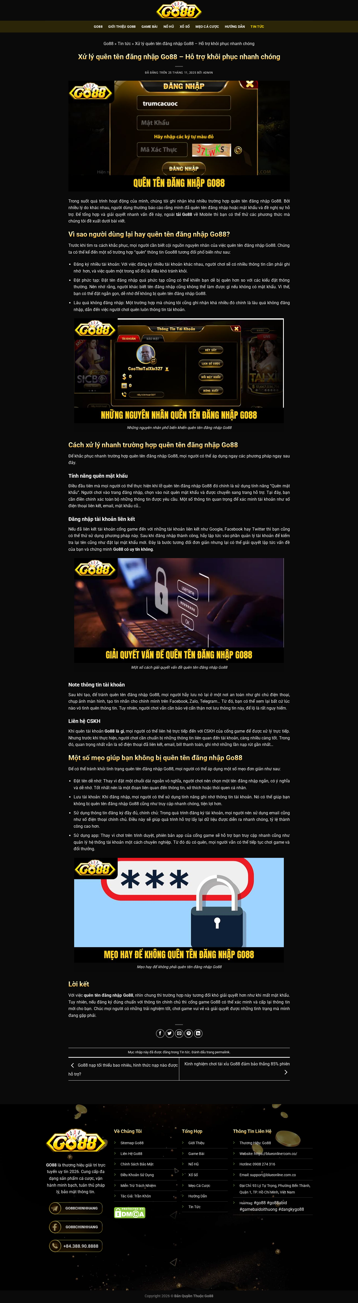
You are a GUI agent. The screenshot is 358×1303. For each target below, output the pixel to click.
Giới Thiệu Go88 (122, 27)
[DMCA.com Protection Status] (129, 1212)
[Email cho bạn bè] (179, 1033)
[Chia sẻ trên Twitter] (169, 1033)
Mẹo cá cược (207, 27)
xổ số (185, 27)
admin (208, 72)
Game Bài (150, 27)
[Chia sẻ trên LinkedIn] (198, 1033)
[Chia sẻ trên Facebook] (160, 1033)
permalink (222, 1052)
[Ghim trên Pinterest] (188, 1033)
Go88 (98, 27)
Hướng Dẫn (235, 27)
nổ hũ (169, 27)
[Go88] (179, 10)
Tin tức (257, 27)
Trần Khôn (142, 1196)
